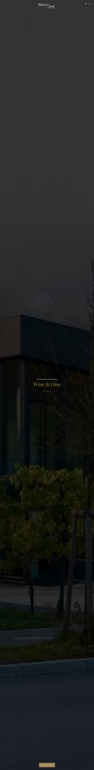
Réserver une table (47, 765)
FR (88, 3)
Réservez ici (47, 391)
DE (90, 3)
